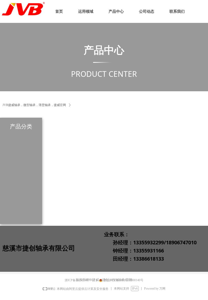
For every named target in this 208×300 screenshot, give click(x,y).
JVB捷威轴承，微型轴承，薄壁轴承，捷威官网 (34, 105)
